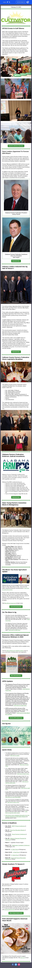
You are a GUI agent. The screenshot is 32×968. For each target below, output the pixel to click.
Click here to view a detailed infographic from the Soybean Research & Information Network (17, 816)
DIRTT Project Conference (18, 826)
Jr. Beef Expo (16, 852)
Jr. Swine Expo (14, 855)
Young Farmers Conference (19, 834)
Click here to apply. (14, 755)
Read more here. (16, 260)
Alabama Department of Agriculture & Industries (17, 395)
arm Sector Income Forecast (21, 805)
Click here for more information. (13, 797)
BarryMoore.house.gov (10, 603)
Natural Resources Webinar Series (14, 650)
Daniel (20, 402)
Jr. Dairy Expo (14, 849)
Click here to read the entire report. (16, 812)
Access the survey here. (16, 606)
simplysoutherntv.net (9, 909)
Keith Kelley (11, 390)
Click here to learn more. (23, 773)
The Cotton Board (19, 616)
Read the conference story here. (16, 145)
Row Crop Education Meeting (17, 830)
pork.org (23, 957)
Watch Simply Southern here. (16, 913)
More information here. (16, 675)
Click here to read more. (14, 630)
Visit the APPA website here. (16, 718)
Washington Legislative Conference (21, 845)
